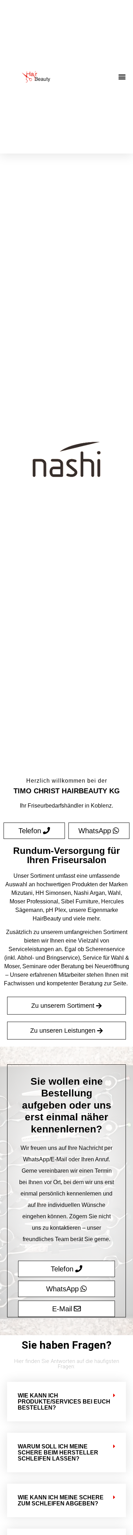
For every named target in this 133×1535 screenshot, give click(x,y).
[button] (122, 76)
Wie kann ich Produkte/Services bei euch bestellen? (64, 1402)
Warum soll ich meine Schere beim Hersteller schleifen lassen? (58, 1452)
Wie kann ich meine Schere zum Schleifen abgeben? (61, 1500)
